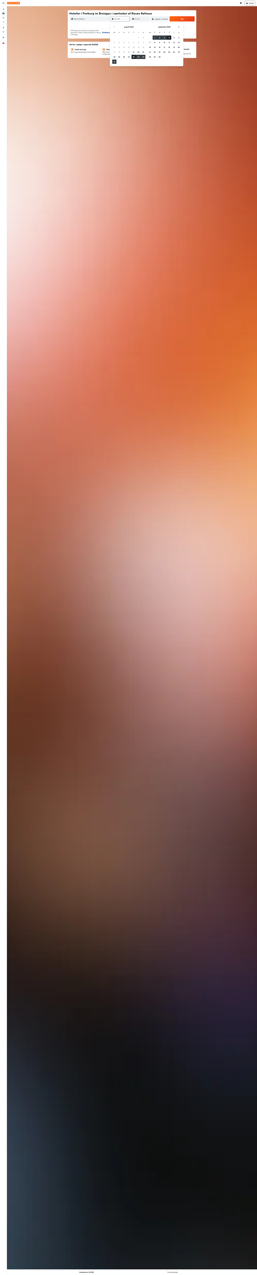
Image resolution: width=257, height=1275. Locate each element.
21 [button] (133, 52)
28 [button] (134, 57)
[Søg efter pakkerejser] (3, 22)
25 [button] (119, 57)
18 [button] (119, 52)
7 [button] (133, 42)
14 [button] (133, 47)
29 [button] (138, 57)
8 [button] (138, 42)
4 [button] (119, 42)
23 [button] (143, 52)
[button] (3, 3)
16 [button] (143, 47)
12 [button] (124, 47)
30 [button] (143, 57)
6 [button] (128, 42)
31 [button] (114, 62)
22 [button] (138, 52)
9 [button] (143, 42)
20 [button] (129, 52)
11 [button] (119, 47)
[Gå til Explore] (3, 28)
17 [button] (114, 52)
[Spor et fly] (3, 32)
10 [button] (114, 47)
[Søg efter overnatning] (3, 13)
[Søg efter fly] (3, 9)
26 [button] (124, 57)
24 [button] (114, 57)
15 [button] (138, 47)
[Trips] (3, 38)
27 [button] (129, 57)
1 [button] (138, 38)
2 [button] (143, 38)
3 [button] (114, 42)
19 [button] (124, 52)
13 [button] (129, 47)
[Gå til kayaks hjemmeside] (13, 3)
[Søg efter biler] (3, 18)
